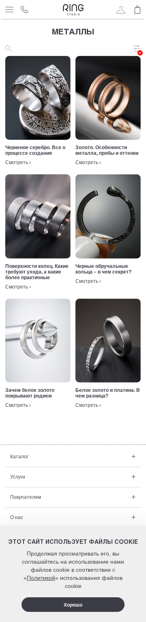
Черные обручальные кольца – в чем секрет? (103, 269)
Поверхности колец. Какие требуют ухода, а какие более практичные (37, 271)
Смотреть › (18, 162)
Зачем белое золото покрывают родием (29, 393)
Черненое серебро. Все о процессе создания (35, 150)
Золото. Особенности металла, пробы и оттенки (106, 150)
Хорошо (73, 605)
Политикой (41, 578)
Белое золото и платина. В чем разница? (107, 393)
